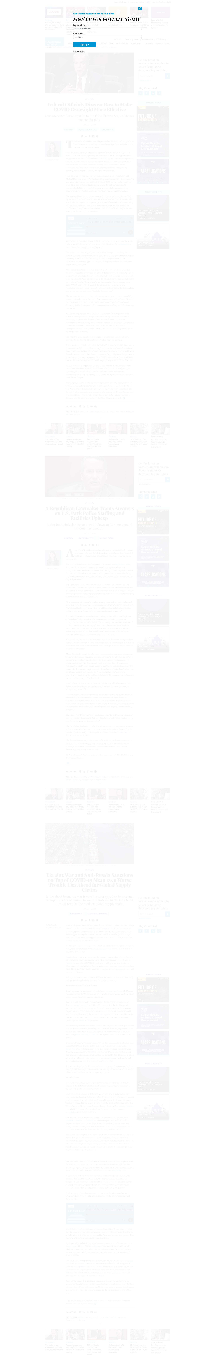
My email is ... (80, 25)
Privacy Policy (79, 51)
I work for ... (79, 33)
